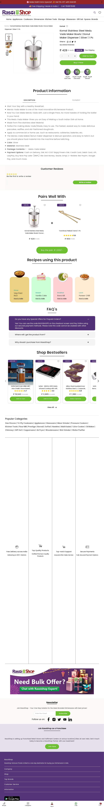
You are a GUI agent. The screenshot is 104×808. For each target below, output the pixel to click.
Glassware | (51, 423)
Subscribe (63, 713)
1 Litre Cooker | (78, 426)
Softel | (48, 426)
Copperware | (29, 430)
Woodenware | (52, 430)
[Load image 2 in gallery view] (9, 45)
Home (6, 26)
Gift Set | (19, 430)
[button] (17, 19)
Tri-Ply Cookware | (25, 423)
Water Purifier (78, 430)
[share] (68, 42)
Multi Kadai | (66, 426)
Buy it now (78, 62)
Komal (62, 26)
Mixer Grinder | (63, 423)
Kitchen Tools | (11, 426)
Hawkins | (56, 426)
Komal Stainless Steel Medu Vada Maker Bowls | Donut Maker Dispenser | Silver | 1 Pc (34, 232)
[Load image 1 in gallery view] (9, 37)
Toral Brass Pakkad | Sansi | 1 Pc (70, 231)
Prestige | (32, 426)
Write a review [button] (85, 182)
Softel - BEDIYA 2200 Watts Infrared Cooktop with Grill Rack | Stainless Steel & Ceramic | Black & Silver (48, 387)
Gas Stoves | (11, 423)
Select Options (75, 399)
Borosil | (40, 426)
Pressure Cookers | (79, 423)
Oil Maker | (90, 426)
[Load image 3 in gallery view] (9, 52)
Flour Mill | (23, 426)
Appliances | (39, 423)
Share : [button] (63, 41)
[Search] (95, 12)
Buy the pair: (52, 250)
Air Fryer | (41, 430)
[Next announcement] (102, 2)
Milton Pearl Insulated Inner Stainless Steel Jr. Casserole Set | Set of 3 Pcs (75, 387)
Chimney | (9, 430)
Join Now (52, 746)
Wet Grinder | (66, 430)
